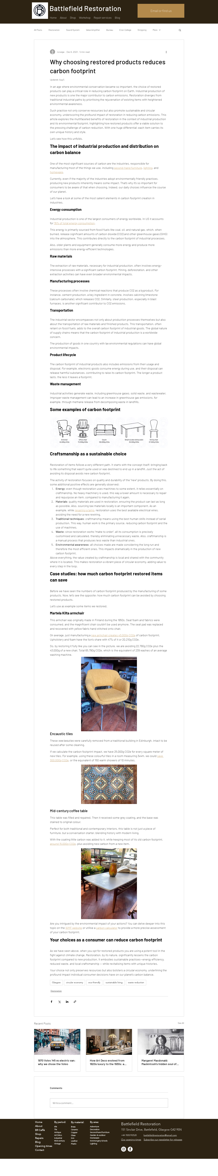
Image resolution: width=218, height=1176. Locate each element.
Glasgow (56, 982)
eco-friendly (94, 982)
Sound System (73, 30)
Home (38, 1122)
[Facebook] (130, 1149)
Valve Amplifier (93, 30)
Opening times (41, 1145)
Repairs (39, 1137)
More (155, 30)
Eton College (125, 30)
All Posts (38, 30)
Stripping (142, 30)
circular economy (74, 982)
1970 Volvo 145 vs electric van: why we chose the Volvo (56, 1062)
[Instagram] (123, 1149)
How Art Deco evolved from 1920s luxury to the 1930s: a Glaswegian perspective (107, 1062)
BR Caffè (40, 1130)
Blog (38, 1141)
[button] (102, 17)
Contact (39, 1149)
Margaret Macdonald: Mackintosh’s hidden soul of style (159, 1062)
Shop (38, 1133)
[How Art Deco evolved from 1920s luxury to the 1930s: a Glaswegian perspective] (109, 1042)
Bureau (109, 30)
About (38, 1126)
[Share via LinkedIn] (67, 1001)
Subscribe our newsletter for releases (163, 1139)
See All (181, 1023)
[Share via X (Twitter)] (59, 1001)
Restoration (54, 30)
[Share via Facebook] (51, 1001)
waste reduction (136, 982)
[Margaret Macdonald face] (161, 1042)
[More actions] (166, 52)
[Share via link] (74, 1001)
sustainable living (114, 982)
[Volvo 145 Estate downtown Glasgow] (57, 1042)
